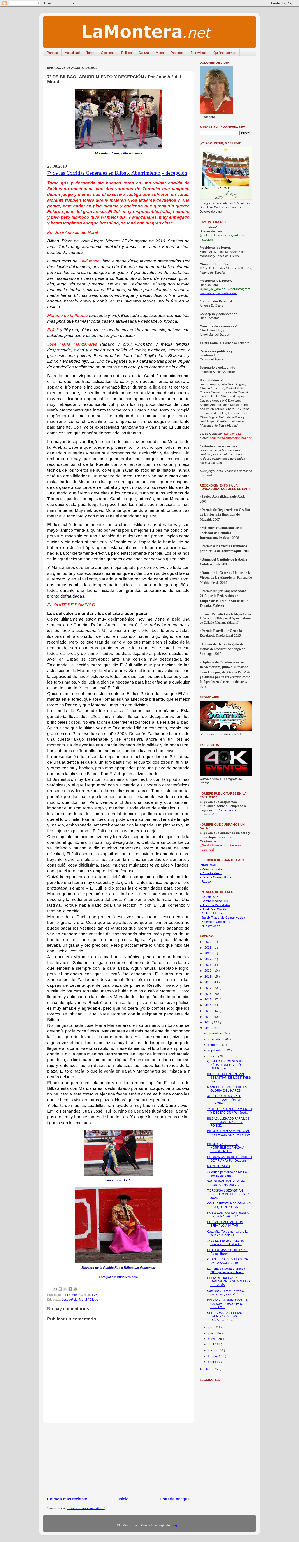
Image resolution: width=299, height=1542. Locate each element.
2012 (208, 1016)
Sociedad (107, 53)
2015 (208, 999)
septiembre (216, 1050)
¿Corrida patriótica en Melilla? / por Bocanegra (228, 1173)
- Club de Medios (211, 913)
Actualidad (72, 53)
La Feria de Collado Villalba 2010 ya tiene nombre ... (226, 1270)
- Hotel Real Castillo (213, 909)
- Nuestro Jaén (210, 926)
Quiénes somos (224, 53)
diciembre (215, 1033)
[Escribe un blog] (60, 1289)
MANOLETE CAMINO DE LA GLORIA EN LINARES (227, 1088)
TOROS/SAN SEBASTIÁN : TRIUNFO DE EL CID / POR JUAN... (228, 1194)
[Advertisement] (118, 1459)
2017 (208, 988)
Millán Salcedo (211, 869)
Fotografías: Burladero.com (118, 1277)
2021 (208, 965)
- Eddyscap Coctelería (215, 921)
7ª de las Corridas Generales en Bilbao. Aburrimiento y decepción (117, 173)
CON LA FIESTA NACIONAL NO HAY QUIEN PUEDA (229, 1205)
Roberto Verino (211, 873)
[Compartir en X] (65, 1289)
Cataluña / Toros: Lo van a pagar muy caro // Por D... (226, 1292)
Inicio (123, 1499)
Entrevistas (198, 53)
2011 (208, 1022)
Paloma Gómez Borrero (217, 877)
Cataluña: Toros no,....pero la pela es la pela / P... (227, 1233)
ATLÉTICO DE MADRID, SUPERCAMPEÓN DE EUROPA (224, 1100)
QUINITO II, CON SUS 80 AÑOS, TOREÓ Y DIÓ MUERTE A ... (225, 1065)
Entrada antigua (175, 1499)
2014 (208, 1005)
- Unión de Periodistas (215, 905)
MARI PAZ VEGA (218, 1166)
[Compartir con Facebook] (70, 1289)
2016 (208, 993)
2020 (208, 970)
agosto (213, 1056)
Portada (52, 53)
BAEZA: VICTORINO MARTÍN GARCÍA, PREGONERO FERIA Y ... (227, 1303)
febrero (213, 1356)
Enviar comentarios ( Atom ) (86, 1508)
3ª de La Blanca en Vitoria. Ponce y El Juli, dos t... (225, 1242)
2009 (208, 1369)
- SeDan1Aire (209, 896)
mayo (212, 1338)
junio (211, 1333)
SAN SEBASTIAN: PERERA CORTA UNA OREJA (226, 1183)
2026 (208, 942)
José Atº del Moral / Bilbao (80, 1299)
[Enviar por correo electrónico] (55, 1289)
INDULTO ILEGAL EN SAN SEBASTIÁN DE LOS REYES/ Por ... (229, 1078)
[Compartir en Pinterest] (75, 1289)
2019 (208, 976)
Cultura (144, 53)
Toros (90, 53)
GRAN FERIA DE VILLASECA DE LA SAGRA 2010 (227, 1261)
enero (212, 1361)
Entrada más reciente (67, 1499)
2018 (208, 982)
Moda (160, 53)
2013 (208, 1011)
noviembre (215, 1039)
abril (211, 1344)
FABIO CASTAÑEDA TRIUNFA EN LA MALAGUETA (228, 1214)
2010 (208, 1028)
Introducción (208, 865)
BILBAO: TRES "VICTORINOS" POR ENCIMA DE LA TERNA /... (228, 1135)
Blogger (176, 1525)
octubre (213, 1044)
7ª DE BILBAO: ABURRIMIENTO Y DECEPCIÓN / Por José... (229, 1111)
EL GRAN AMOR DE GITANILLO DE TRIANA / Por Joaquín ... (229, 1158)
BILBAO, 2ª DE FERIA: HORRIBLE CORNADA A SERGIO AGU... (225, 1148)
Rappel (205, 881)
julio (211, 1327)
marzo (213, 1350)
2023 (208, 953)
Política (126, 53)
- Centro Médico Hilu (214, 901)
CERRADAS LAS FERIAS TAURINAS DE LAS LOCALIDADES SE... (224, 1316)
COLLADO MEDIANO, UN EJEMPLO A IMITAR (225, 1223)
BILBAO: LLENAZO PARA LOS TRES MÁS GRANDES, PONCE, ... (228, 1122)
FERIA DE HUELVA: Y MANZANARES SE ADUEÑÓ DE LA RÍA (228, 1281)
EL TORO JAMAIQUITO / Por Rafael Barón (227, 1251)
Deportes (177, 53)
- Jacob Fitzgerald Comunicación (222, 917)
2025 (208, 947)
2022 (208, 959)
